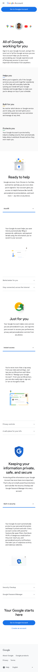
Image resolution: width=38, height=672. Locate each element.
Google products (22, 656)
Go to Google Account (19, 9)
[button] (19, 208)
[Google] (6, 650)
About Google (8, 656)
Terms (13, 660)
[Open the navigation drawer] (3, 3)
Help (7, 667)
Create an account (19, 628)
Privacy (5, 660)
